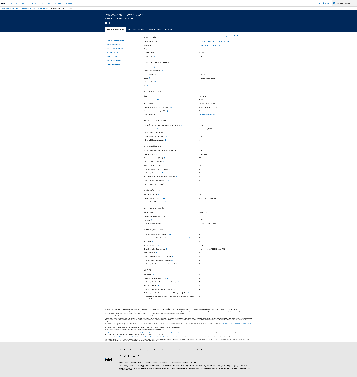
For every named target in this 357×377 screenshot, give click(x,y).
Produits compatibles (154, 29)
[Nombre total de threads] (162, 70)
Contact (181, 350)
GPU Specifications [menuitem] (112, 52)
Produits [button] (13, 3)
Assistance (168, 29)
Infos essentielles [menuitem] (112, 37)
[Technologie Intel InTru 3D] (163, 173)
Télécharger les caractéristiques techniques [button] (234, 36)
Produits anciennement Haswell (209, 45)
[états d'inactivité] (156, 253)
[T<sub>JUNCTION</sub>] (152, 220)
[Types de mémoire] (158, 129)
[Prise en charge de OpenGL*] (164, 165)
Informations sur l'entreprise (128, 350)
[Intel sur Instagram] (138, 356)
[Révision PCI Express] (159, 194)
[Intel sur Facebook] (120, 356)
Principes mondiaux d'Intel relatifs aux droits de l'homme (153, 368)
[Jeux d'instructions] (158, 245)
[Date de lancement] (158, 100)
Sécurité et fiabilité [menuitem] (112, 68)
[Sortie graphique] (157, 154)
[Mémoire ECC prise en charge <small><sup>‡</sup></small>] (166, 140)
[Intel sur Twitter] (124, 356)
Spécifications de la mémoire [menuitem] (115, 48)
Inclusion (157, 350)
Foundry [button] (69, 3)
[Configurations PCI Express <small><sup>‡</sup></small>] (164, 198)
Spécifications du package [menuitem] (114, 60)
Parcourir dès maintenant (207, 115)
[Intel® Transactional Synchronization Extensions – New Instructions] (189, 238)
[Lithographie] (154, 56)
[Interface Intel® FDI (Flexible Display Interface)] (176, 176)
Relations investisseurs (169, 350)
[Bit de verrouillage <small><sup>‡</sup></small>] (158, 285)
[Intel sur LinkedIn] (129, 356)
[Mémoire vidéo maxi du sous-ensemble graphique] (179, 150)
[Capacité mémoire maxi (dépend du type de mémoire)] (182, 125)
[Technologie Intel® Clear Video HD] (168, 180)
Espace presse (191, 350)
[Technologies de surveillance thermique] (172, 260)
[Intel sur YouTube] (133, 356)
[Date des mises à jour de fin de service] (171, 107)
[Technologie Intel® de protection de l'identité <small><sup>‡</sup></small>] (176, 264)
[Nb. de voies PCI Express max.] (165, 202)
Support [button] (23, 3)
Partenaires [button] (58, 3)
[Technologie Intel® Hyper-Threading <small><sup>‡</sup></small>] (170, 234)
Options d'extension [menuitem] (112, 56)
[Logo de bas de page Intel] (108, 360)
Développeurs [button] (45, 3)
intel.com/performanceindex (169, 366)
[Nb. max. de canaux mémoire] (165, 132)
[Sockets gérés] (155, 212)
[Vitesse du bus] (155, 82)
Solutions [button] (33, 3)
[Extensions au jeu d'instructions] (166, 249)
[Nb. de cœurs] (154, 67)
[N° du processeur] (157, 52)
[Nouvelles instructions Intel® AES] (167, 278)
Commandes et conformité (136, 29)
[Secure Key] (153, 274)
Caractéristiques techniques (115, 29)
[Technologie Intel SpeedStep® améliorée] (173, 256)
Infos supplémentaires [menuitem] (113, 44)
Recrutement (201, 350)
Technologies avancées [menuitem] (113, 64)
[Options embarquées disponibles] (168, 111)
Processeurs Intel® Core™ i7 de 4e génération (214, 41)
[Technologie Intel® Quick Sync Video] (169, 169)
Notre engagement (146, 350)
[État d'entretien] (156, 103)
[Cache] (149, 78)
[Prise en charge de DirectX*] (164, 161)
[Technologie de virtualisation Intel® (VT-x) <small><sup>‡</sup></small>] (174, 289)
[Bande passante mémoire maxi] (166, 136)
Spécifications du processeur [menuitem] (115, 40)
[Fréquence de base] (158, 74)
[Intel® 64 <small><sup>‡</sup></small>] (152, 241)
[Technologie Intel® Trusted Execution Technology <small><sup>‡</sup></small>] (179, 282)
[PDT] (148, 85)
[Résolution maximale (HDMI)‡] (165, 158)
